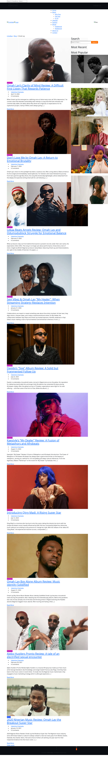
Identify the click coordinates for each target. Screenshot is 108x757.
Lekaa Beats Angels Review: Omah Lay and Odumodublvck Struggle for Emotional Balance (36, 231)
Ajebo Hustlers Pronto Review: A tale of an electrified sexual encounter (33, 655)
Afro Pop (58, 14)
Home (54, 10)
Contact (54, 33)
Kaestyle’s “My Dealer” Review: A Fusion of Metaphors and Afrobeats (33, 442)
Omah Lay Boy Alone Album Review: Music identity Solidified (33, 583)
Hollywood (58, 27)
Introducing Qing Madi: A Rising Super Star (34, 512)
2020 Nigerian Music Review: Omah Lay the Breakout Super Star (34, 721)
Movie (54, 24)
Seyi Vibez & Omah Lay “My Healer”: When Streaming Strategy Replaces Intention (33, 300)
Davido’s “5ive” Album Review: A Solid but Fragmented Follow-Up (32, 369)
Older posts (10, 745)
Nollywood (58, 29)
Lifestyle (55, 20)
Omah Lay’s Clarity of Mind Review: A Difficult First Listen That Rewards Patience (35, 87)
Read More (10, 109)
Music (54, 12)
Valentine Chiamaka (17, 92)
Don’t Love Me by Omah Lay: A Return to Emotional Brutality (32, 159)
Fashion (54, 22)
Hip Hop (57, 16)
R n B (56, 18)
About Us (55, 31)
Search (94, 42)
